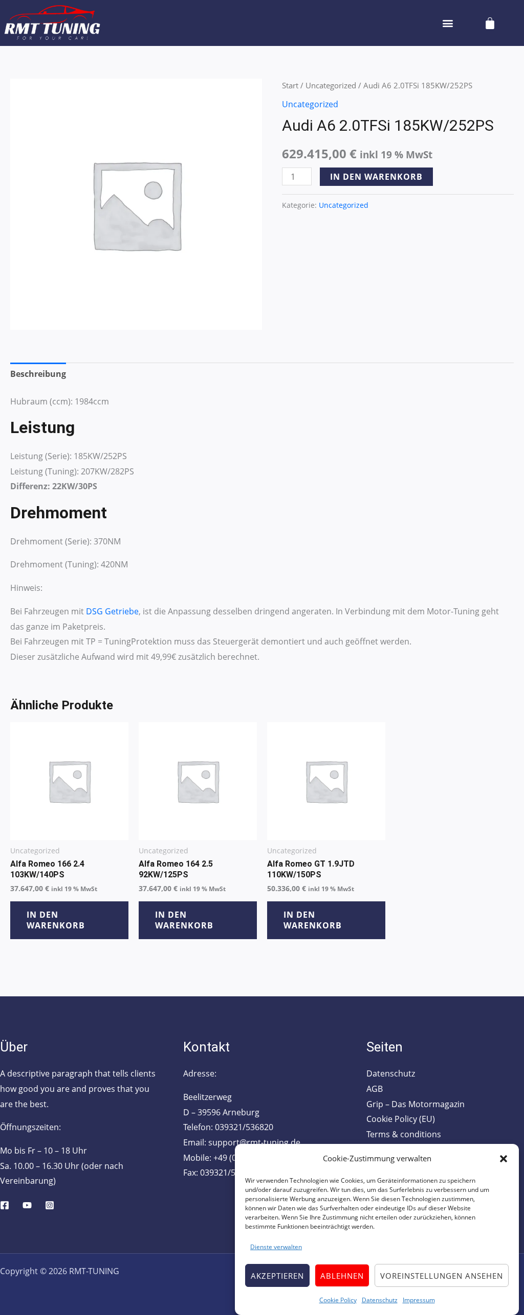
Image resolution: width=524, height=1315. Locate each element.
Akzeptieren (277, 1276)
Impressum (419, 1300)
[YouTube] (27, 1205)
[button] (503, 1159)
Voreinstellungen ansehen (441, 1276)
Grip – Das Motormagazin (415, 1104)
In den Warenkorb (376, 176)
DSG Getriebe (112, 611)
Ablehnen (342, 1276)
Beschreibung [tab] (38, 373)
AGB (374, 1088)
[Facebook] (4, 1205)
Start (290, 85)
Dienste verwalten (276, 1246)
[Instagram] (49, 1205)
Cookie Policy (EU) (400, 1119)
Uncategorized (330, 85)
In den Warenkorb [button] (56, 920)
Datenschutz (380, 1300)
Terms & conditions (403, 1134)
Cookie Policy (338, 1300)
